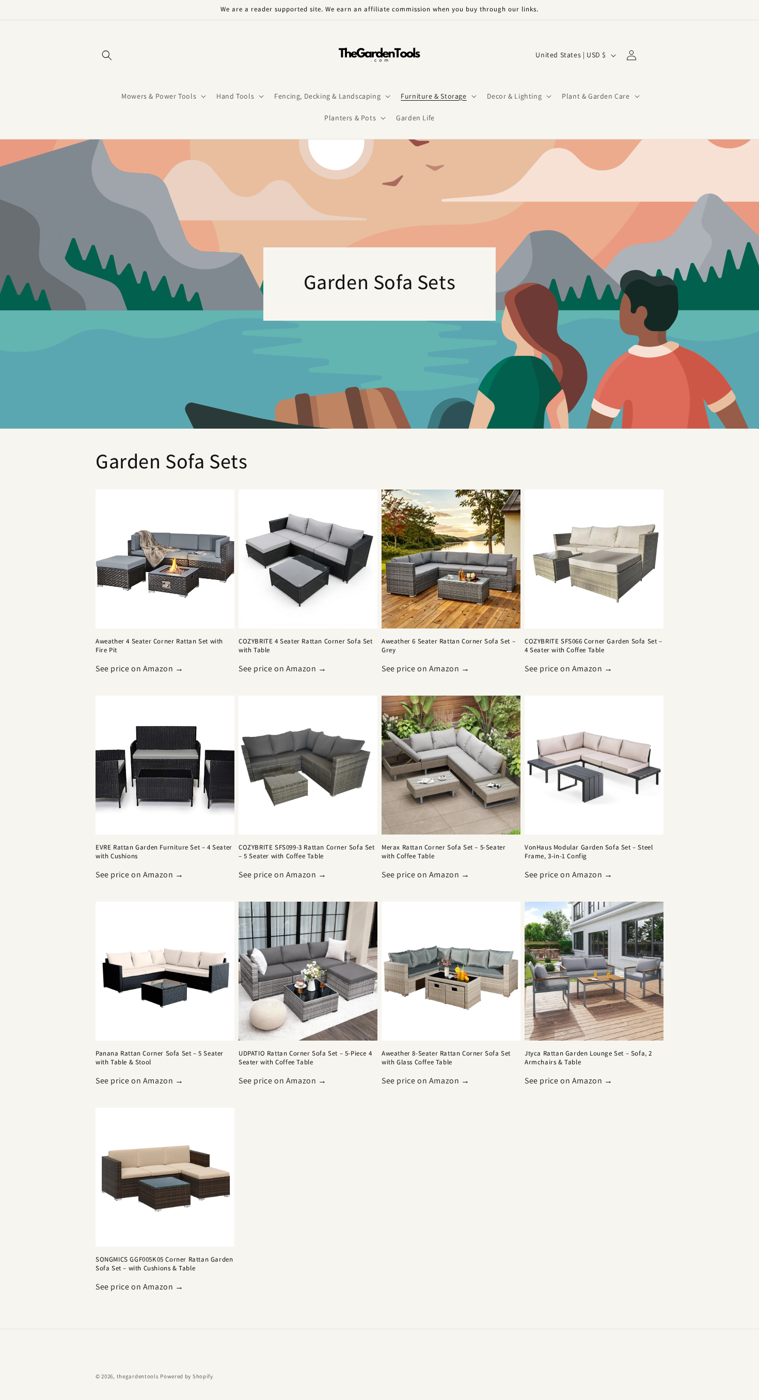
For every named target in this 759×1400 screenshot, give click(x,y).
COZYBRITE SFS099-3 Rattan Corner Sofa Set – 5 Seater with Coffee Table (307, 851)
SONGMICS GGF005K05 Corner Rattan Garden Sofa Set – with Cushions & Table (164, 1263)
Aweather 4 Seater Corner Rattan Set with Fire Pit (159, 645)
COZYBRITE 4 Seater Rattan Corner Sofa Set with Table (306, 645)
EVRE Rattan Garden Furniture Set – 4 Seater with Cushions (164, 851)
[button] (107, 55)
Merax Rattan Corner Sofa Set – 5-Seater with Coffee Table (443, 851)
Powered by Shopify (186, 1376)
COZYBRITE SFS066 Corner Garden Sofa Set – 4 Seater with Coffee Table (593, 645)
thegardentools (138, 1376)
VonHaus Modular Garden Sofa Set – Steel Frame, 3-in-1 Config (589, 851)
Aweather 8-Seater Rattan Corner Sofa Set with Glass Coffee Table (446, 1057)
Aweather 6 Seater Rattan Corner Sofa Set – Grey (448, 645)
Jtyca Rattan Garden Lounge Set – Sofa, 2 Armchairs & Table (588, 1057)
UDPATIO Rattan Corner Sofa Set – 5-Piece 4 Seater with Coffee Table (305, 1057)
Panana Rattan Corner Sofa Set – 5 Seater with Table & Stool (160, 1057)
